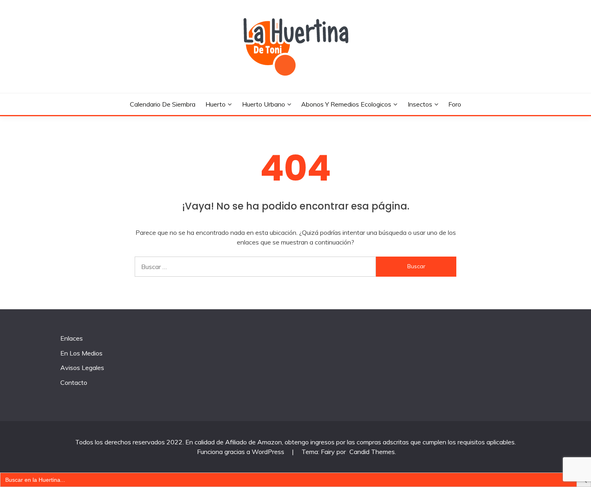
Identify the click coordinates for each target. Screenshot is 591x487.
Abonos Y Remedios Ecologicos (346, 104)
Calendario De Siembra (162, 104)
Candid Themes (372, 452)
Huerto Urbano (263, 104)
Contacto (73, 382)
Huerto (215, 104)
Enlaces (71, 338)
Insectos (420, 104)
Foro (454, 104)
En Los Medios (81, 353)
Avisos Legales (82, 368)
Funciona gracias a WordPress (241, 452)
